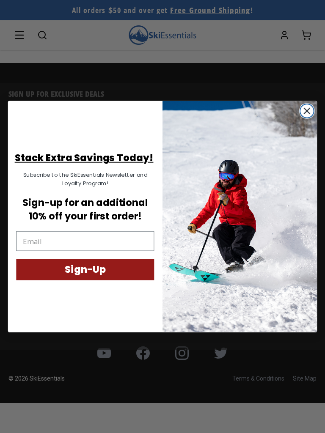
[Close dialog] (307, 111)
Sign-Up (85, 269)
